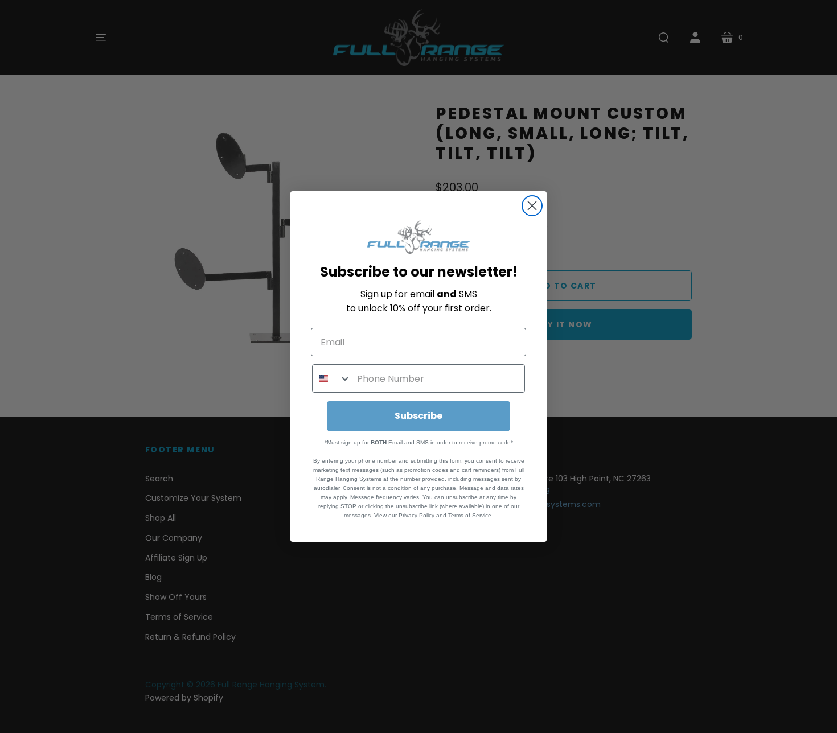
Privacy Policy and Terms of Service (445, 515)
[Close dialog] (532, 206)
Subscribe (418, 415)
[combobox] (332, 378)
